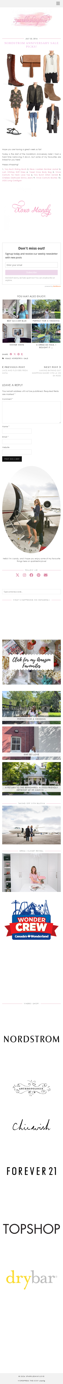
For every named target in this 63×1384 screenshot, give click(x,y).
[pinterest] (38, 575)
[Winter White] (16, 333)
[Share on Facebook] (11, 354)
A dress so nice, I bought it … (46, 346)
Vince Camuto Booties (46, 178)
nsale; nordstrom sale (16, 358)
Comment (7, 399)
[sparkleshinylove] (31, 15)
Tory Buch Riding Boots (15, 169)
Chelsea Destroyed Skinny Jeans (17, 178)
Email (5, 437)
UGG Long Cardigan (12, 180)
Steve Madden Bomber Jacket (44, 169)
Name (5, 426)
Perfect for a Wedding (46, 321)
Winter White (17, 345)
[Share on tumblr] (22, 354)
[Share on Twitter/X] (15, 354)
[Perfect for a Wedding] (46, 309)
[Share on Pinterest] (19, 354)
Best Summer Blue (17, 321)
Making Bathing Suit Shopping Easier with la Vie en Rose (46, 371)
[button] (59, 3)
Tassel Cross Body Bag (40, 172)
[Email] (45, 575)
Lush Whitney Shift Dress (13, 172)
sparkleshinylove (35, 1376)
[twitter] (17, 575)
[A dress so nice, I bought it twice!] (46, 333)
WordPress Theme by (31, 1381)
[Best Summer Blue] (16, 309)
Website (5, 447)
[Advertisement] (31, 975)
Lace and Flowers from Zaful (15, 370)
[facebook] (31, 575)
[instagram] (24, 575)
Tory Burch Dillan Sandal (46, 175)
